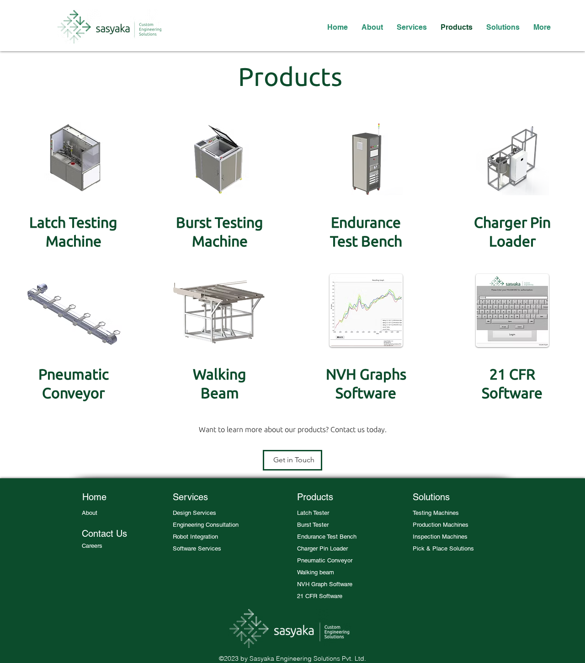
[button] (313, 513)
